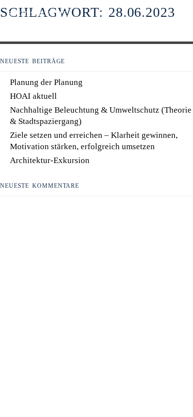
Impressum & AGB (42, 193)
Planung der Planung (46, 82)
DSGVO (24, 207)
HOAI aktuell (33, 96)
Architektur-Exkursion (50, 160)
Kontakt (26, 179)
